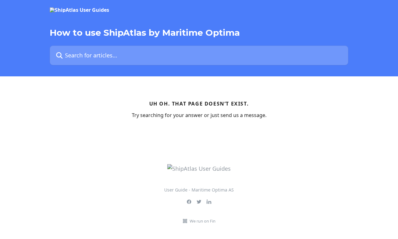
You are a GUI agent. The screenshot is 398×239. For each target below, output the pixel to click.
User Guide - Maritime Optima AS (199, 190)
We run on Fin (202, 221)
